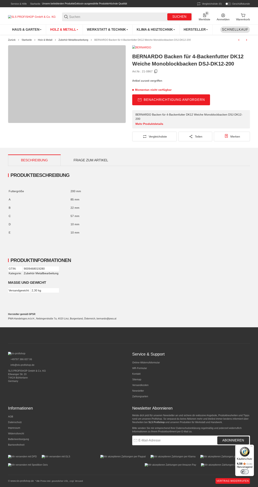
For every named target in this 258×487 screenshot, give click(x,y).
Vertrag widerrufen (232, 481)
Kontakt (136, 373)
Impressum (14, 428)
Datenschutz (15, 422)
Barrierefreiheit (16, 444)
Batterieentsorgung (18, 439)
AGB (10, 416)
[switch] (245, 471)
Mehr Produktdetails (149, 123)
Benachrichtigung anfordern (174, 99)
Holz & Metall (45, 40)
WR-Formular (139, 368)
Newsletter (138, 390)
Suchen (179, 16)
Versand (79, 481)
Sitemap (136, 379)
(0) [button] (212, 3)
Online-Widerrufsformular (146, 362)
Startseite (35, 3)
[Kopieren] (155, 71)
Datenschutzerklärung (188, 428)
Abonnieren (233, 440)
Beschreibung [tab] (34, 160)
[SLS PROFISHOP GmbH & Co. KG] (32, 16)
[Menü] (251, 447)
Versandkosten (140, 385)
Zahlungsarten (140, 396)
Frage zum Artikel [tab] (91, 160)
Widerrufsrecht (16, 433)
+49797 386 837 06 (21, 359)
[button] (196, 30)
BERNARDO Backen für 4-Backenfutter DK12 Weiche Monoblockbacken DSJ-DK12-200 (142, 40)
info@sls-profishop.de (22, 365)
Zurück (12, 40)
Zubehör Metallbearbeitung (73, 40)
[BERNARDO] (141, 47)
